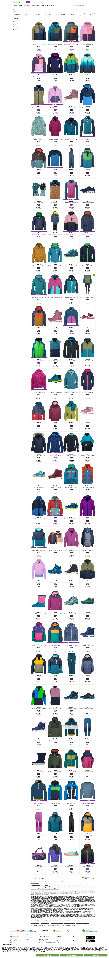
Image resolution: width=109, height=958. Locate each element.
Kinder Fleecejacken (82, 920)
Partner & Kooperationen (15, 940)
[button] (93, 2)
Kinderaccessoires (62, 925)
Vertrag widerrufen (42, 940)
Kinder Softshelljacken (45, 923)
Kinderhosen (92, 890)
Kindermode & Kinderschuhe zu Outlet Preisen (40, 920)
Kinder (14, 23)
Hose (68, 908)
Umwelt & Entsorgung (43, 939)
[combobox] (84, 5)
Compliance (27, 940)
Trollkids (46, 885)
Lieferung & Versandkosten (44, 936)
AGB (25, 936)
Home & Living (16, 28)
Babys (14, 21)
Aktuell (73, 936)
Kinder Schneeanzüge (55, 911)
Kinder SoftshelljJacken (49, 896)
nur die (46, 898)
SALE (14, 29)
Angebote (59, 936)
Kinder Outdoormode (35, 923)
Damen (58, 940)
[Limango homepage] (17, 2)
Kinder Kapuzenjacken (71, 925)
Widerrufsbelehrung (29, 938)
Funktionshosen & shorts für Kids (82, 923)
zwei (91, 898)
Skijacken (44, 916)
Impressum (27, 942)
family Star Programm (14, 936)
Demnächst (74, 938)
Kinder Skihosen (34, 925)
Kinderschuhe (36, 902)
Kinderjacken (34, 891)
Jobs (11, 942)
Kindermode (53, 892)
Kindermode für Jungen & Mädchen (63, 920)
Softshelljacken (65, 916)
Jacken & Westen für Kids (53, 925)
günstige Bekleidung (36, 885)
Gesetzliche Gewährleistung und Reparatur (47, 942)
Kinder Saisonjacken (42, 925)
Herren (58, 942)
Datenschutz (27, 939)
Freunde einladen (13, 938)
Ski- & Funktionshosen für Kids (57, 923)
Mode (56, 910)
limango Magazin (13, 939)
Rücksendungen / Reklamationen (45, 938)
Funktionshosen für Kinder (69, 923)
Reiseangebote (74, 942)
